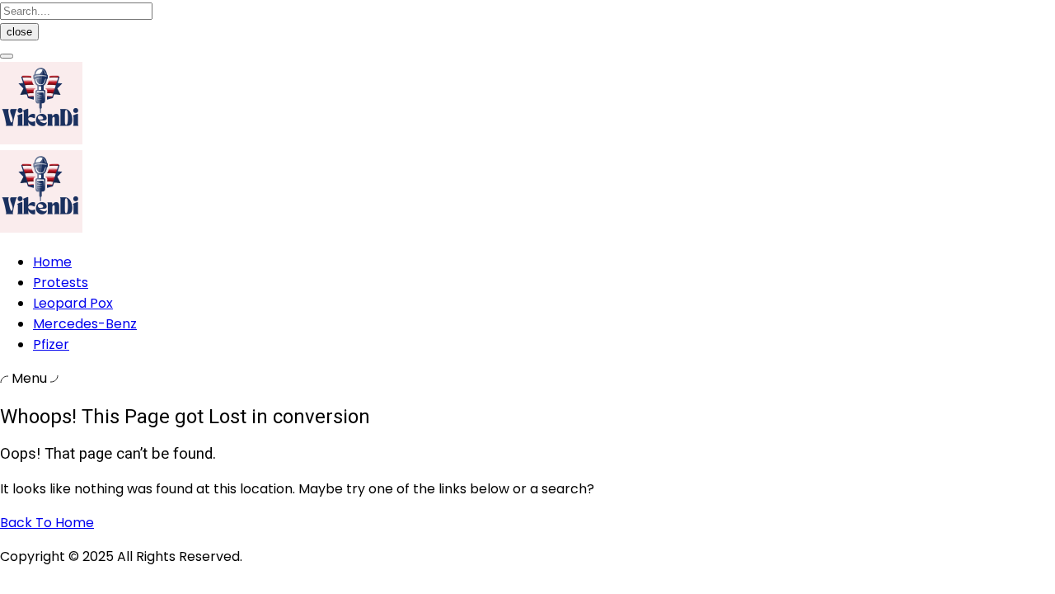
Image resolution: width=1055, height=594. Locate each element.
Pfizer (51, 344)
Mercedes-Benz (85, 323)
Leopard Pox (73, 303)
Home (52, 261)
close (19, 32)
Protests (60, 282)
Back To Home (47, 522)
